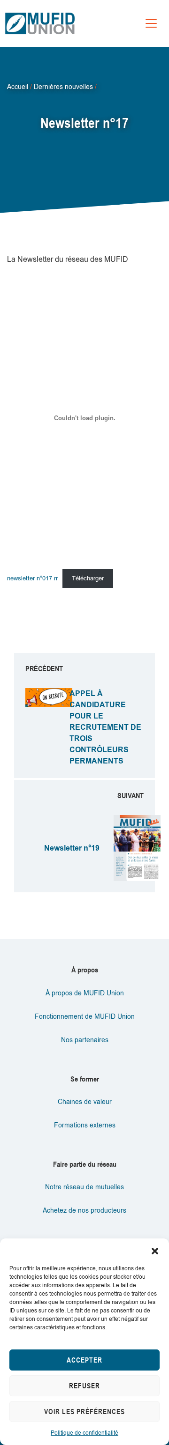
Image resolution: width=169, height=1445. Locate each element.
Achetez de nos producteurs (84, 1210)
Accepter (84, 1360)
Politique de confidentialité (84, 1433)
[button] (155, 1250)
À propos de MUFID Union (85, 993)
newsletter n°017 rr (32, 578)
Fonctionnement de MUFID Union (85, 1016)
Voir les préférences (84, 1411)
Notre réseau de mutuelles (84, 1187)
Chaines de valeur (85, 1101)
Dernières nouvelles (63, 86)
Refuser (84, 1386)
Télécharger (88, 578)
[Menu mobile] (151, 23)
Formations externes (84, 1125)
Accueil (17, 86)
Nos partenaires (84, 1040)
